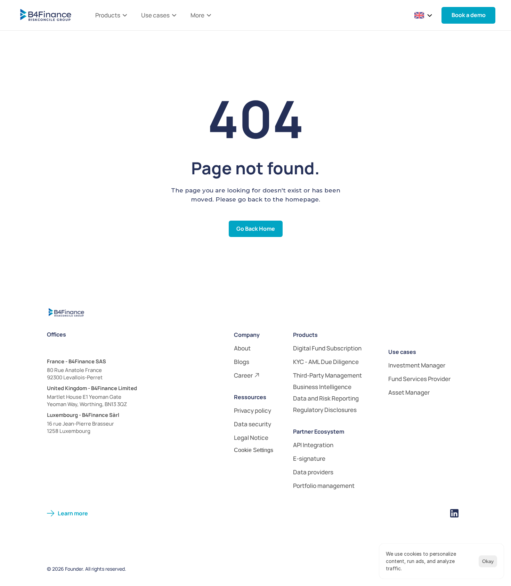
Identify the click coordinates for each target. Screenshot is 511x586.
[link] (262, 348)
